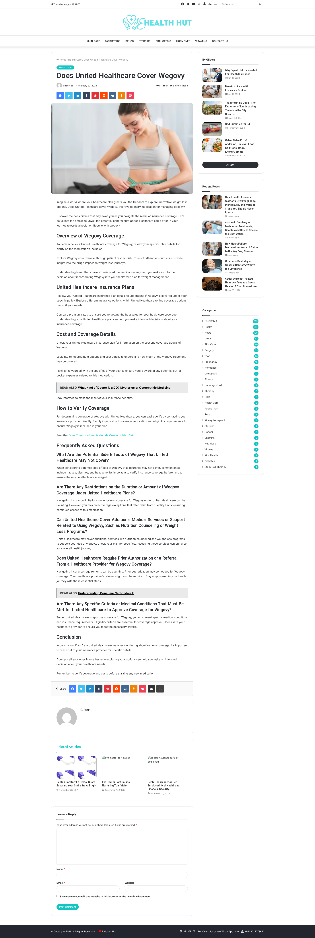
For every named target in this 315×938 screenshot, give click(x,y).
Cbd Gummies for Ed (237, 124)
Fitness (209, 379)
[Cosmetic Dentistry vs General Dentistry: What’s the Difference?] (212, 266)
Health (208, 326)
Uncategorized (213, 385)
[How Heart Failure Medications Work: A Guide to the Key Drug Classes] (212, 249)
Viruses (209, 449)
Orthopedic (163, 41)
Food (207, 356)
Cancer (209, 431)
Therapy (209, 391)
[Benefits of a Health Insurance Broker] (212, 91)
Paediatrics (112, 41)
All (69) (230, 164)
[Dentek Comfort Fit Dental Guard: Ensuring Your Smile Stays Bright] (77, 767)
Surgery (209, 350)
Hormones (183, 41)
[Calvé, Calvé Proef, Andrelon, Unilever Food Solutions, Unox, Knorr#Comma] (212, 145)
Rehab (208, 414)
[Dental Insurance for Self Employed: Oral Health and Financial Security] (168, 767)
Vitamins (201, 41)
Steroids (144, 41)
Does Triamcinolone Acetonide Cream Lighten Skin (102, 435)
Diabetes (210, 461)
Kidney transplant (215, 420)
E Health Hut (109, 931)
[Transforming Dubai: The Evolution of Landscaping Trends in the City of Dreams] (212, 108)
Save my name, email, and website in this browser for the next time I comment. (105, 896)
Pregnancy (211, 361)
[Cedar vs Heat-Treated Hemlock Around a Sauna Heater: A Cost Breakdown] (212, 284)
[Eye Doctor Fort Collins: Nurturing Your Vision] (122, 767)
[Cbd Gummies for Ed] (212, 129)
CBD (207, 396)
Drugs (129, 41)
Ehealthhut (211, 321)
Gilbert (66, 85)
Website (129, 882)
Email (61, 882)
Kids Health (211, 455)
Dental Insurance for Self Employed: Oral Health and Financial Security (164, 785)
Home (62, 59)
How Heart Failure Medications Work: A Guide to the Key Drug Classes (241, 247)
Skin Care (93, 41)
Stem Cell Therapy (215, 466)
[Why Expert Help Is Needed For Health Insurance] (212, 75)
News (208, 332)
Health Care (75, 59)
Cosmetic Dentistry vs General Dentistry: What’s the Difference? (240, 265)
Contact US (220, 41)
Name (61, 869)
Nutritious (210, 443)
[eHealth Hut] (157, 22)
